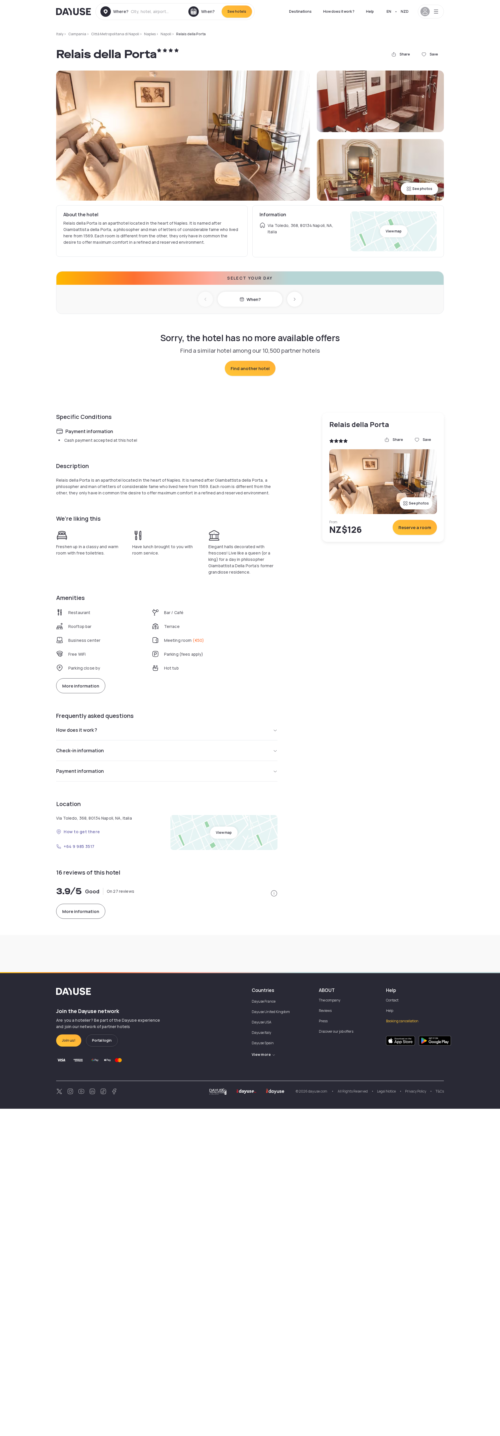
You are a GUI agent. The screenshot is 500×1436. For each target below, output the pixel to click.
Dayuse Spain (263, 1043)
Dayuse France (263, 1001)
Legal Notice (386, 1091)
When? (254, 299)
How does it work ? (338, 11)
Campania (77, 34)
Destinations (300, 11)
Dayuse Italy (261, 1032)
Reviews (325, 1010)
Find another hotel (250, 368)
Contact (392, 1000)
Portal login (102, 1040)
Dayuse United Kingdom (271, 1011)
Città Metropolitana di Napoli (115, 34)
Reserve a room (414, 527)
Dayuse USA (261, 1022)
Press (323, 1021)
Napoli (166, 34)
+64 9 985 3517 (79, 846)
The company (329, 1000)
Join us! (69, 1040)
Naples (150, 34)
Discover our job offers (336, 1031)
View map (394, 231)
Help (370, 11)
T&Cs (439, 1091)
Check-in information (80, 750)
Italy (59, 34)
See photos (422, 188)
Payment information (80, 771)
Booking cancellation (402, 1021)
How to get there (82, 831)
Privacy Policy (415, 1091)
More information (80, 686)
